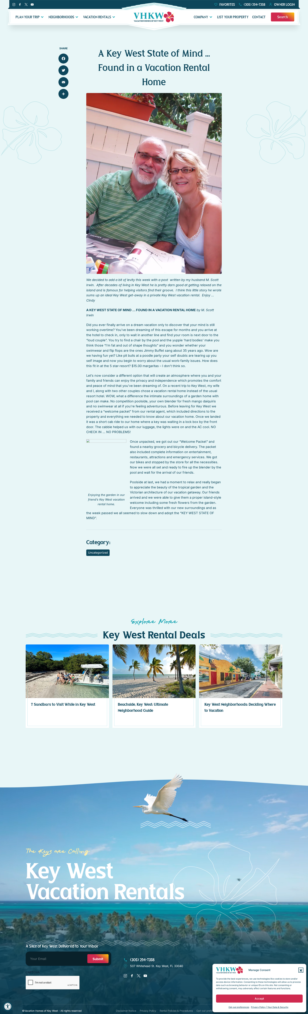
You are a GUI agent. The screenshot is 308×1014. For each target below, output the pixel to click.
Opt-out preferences (239, 1007)
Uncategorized (98, 552)
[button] (301, 970)
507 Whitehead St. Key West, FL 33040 (156, 966)
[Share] (63, 94)
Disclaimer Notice (126, 1010)
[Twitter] (63, 70)
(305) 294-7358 (142, 959)
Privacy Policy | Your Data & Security (269, 1007)
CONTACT (259, 17)
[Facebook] (63, 59)
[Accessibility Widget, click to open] (7, 1006)
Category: (98, 542)
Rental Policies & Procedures (176, 1010)
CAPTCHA (33, 972)
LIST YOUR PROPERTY (233, 17)
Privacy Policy (148, 1010)
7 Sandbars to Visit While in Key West (63, 704)
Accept (259, 998)
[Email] (63, 82)
